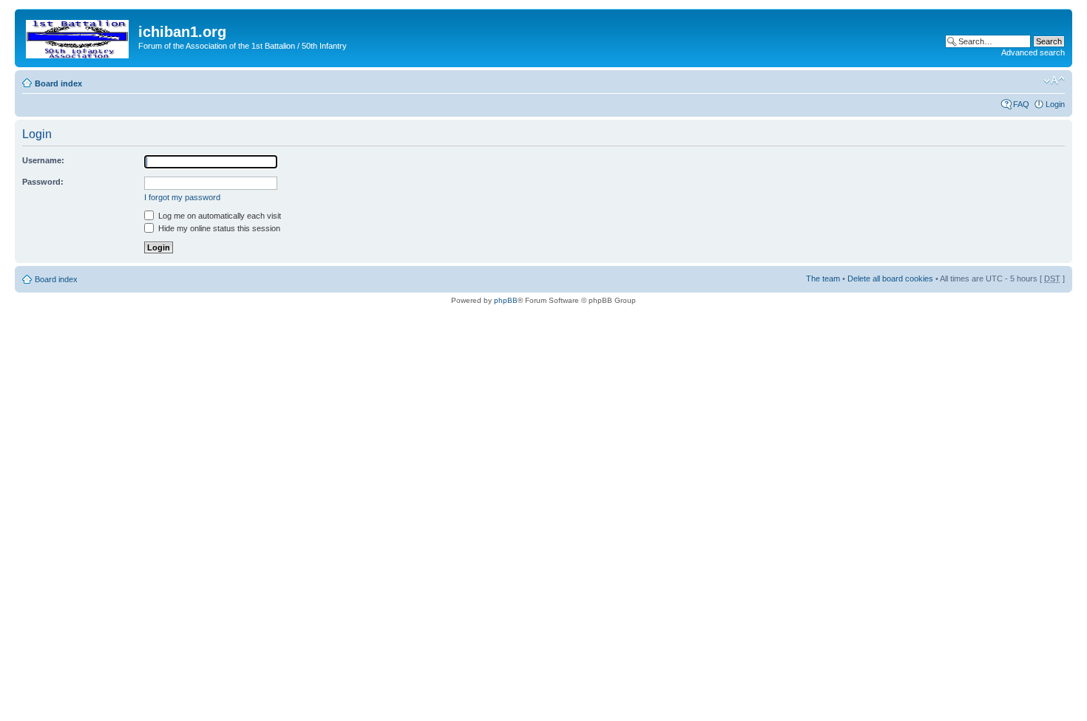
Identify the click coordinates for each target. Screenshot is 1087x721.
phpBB (506, 300)
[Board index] (78, 36)
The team (823, 278)
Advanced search (1033, 52)
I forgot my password (182, 197)
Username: (43, 160)
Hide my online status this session (218, 228)
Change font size (1054, 80)
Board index (58, 83)
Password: (43, 181)
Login (1055, 104)
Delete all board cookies (890, 278)
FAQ (1021, 104)
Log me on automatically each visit (218, 215)
